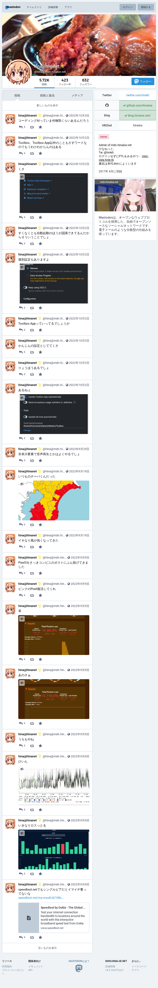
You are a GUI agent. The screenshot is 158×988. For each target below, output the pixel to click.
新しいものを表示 (47, 105)
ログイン (128, 7)
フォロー (145, 81)
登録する (146, 7)
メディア (77, 95)
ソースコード (139, 966)
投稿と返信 (47, 95)
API (30, 970)
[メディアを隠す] (22, 177)
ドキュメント (35, 966)
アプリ (68, 7)
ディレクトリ (34, 7)
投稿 (17, 95)
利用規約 (7, 966)
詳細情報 (53, 7)
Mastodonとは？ (79, 961)
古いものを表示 (47, 947)
